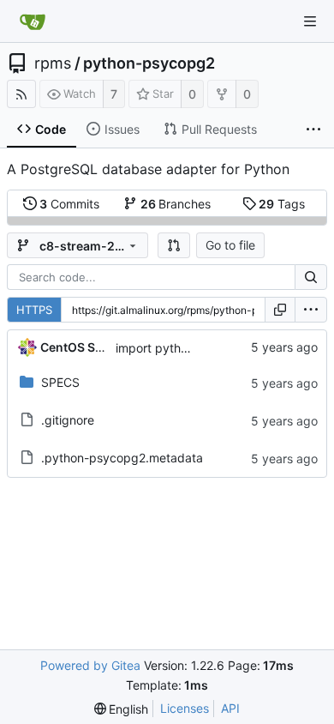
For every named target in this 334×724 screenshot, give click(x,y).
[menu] (311, 310)
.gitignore (67, 420)
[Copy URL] (280, 310)
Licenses (184, 708)
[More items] (313, 130)
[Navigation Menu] (310, 21)
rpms (52, 63)
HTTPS (34, 310)
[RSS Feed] (21, 94)
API (230, 708)
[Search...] (311, 277)
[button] (174, 245)
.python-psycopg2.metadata (122, 457)
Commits (69, 203)
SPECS (60, 382)
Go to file (230, 245)
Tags (282, 203)
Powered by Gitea (90, 665)
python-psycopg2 (149, 63)
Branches (176, 203)
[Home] (33, 21)
